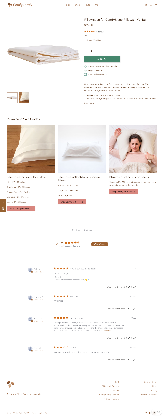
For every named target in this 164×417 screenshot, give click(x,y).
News (154, 386)
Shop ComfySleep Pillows (21, 208)
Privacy (154, 390)
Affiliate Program (111, 399)
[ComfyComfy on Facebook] (150, 413)
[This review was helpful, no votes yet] (129, 287)
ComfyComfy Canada (109, 394)
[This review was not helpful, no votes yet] (133, 287)
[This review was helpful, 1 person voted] (129, 359)
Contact (115, 390)
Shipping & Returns (110, 386)
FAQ (117, 382)
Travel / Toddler (94, 40)
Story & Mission (150, 382)
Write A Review (99, 244)
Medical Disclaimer (148, 394)
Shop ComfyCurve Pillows (123, 191)
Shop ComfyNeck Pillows (72, 202)
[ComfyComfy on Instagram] (146, 413)
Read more (89, 103)
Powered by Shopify (39, 413)
